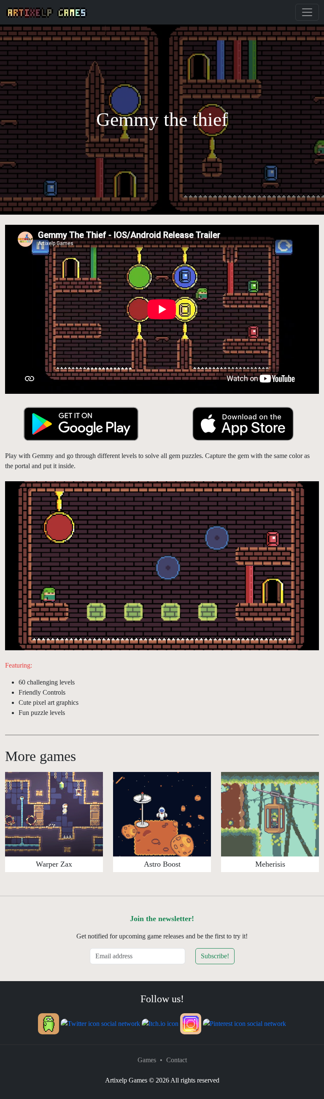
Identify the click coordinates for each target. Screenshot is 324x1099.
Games (147, 1060)
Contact (176, 1060)
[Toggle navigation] (307, 12)
